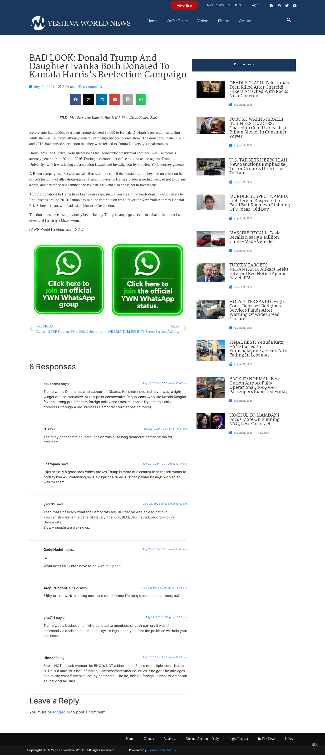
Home (152, 21)
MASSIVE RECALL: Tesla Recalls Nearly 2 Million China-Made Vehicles (255, 237)
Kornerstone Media (162, 750)
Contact (245, 21)
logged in (61, 712)
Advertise (169, 739)
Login (254, 5)
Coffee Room (177, 21)
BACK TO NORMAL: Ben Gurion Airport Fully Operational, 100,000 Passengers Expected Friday (258, 385)
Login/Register (238, 739)
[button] (289, 20)
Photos (223, 21)
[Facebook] (271, 5)
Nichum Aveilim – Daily (224, 5)
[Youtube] (294, 5)
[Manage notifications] (314, 744)
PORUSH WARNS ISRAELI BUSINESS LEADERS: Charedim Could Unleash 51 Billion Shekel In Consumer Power (258, 128)
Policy (289, 739)
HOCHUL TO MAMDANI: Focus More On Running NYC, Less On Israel (255, 419)
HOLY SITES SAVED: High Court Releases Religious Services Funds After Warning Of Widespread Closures (256, 310)
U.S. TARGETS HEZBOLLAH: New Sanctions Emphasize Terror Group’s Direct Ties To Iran (259, 167)
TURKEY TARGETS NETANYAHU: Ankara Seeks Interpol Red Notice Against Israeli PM (259, 272)
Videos (202, 21)
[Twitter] (287, 5)
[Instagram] (279, 5)
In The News (266, 739)
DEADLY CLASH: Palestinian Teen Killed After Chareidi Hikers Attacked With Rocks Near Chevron (259, 90)
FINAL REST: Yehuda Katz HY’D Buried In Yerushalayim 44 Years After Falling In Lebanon (259, 349)
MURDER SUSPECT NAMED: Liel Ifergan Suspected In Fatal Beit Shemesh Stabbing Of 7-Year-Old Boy (259, 203)
